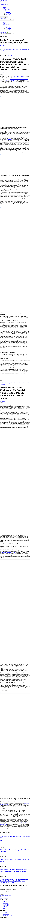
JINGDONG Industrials (19, 76)
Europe (8, 383)
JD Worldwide (6, 905)
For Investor (8, 13)
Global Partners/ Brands (16, 383)
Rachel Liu (2, 45)
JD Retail (25, 383)
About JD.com (6, 912)
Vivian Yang (2, 72)
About (4, 10)
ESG (8, 55)
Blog (4, 8)
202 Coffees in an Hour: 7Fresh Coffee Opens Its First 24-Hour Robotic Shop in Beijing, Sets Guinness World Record (14, 881)
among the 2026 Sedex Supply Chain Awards (14, 79)
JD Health (5, 906)
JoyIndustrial (9, 139)
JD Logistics (5, 903)
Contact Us (8, 14)
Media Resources (6, 9)
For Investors (6, 914)
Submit (2, 894)
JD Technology (6, 904)
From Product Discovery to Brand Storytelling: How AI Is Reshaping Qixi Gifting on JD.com (13, 870)
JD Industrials (13, 55)
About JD (8, 12)
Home (4, 7)
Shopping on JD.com (7, 915)
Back (1, 840)
